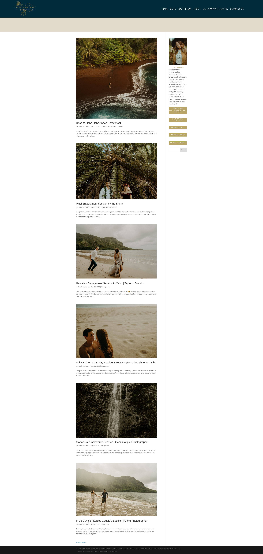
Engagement (111, 126)
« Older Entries (81, 542)
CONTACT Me (237, 9)
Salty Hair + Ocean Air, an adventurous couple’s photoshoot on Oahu (116, 362)
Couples (104, 126)
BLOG (173, 9)
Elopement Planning (215, 9)
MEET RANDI (184, 9)
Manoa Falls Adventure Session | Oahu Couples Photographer (112, 442)
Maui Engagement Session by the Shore (99, 203)
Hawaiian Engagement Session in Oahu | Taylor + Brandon (110, 283)
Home (164, 9)
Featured (120, 126)
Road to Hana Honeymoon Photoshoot (98, 123)
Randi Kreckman (83, 126)
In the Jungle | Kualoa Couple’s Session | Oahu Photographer (111, 520)
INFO (196, 9)
